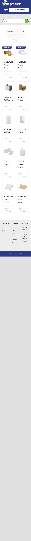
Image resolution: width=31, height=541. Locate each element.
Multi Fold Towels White (22, 65)
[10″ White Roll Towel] (8, 120)
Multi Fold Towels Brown (22, 199)
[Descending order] (23, 31)
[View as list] (16, 40)
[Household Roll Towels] (8, 88)
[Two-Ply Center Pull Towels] (22, 152)
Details (11, 77)
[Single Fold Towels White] (8, 187)
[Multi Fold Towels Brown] (22, 187)
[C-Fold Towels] (8, 152)
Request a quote (6, 75)
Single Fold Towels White (8, 199)
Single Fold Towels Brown (8, 65)
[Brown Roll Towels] (22, 88)
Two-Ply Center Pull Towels (22, 164)
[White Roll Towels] (22, 120)
